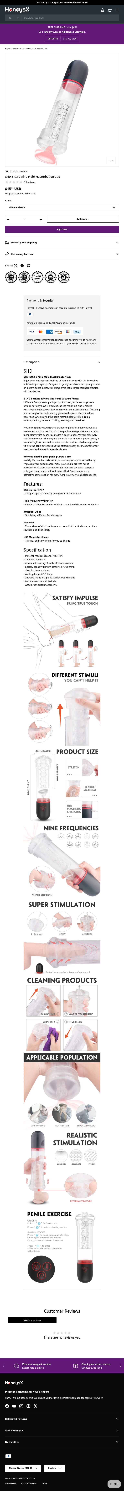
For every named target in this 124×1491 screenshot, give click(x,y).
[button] (109, 10)
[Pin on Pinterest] (28, 265)
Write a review (32, 1320)
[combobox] (62, 17)
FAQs (44, 1483)
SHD (7, 171)
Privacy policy (10, 1483)
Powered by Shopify (27, 1478)
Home (7, 48)
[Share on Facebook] (22, 265)
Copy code (71, 38)
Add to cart (83, 219)
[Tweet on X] (15, 265)
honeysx (14, 1478)
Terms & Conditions (29, 1483)
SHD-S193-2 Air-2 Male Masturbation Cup (30, 48)
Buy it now (62, 229)
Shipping (9, 193)
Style (8, 200)
